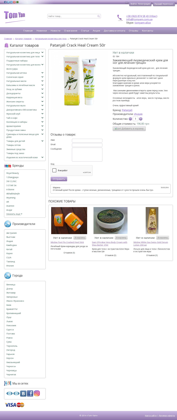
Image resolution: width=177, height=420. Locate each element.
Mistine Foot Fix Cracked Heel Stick (67, 242)
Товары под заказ (15, 153)
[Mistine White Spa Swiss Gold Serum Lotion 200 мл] (152, 221)
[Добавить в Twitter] (8, 2)
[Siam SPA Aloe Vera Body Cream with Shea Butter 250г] (110, 221)
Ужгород (10, 350)
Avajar (9, 210)
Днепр (9, 288)
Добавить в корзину (133, 128)
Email (53, 144)
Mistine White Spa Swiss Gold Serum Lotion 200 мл (150, 243)
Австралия (11, 233)
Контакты (147, 30)
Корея (9, 253)
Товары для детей (15, 141)
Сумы (9, 341)
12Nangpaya (12, 177)
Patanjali (127, 110)
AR (7, 201)
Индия (138, 114)
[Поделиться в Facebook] (5, 2)
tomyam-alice (143, 22)
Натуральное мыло (16, 105)
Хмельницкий (13, 362)
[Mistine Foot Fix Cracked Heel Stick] (69, 221)
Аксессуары (12, 69)
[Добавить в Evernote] (17, 2)
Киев (8, 305)
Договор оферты (167, 415)
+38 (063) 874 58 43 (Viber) (141, 16)
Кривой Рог (12, 309)
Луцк (8, 317)
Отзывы (133, 30)
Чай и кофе (11, 118)
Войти (134, 3)
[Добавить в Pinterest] (14, 2)
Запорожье (12, 297)
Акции (96, 30)
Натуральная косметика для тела (23, 56)
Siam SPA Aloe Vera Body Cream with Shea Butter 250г (109, 243)
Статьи (85, 30)
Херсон (10, 358)
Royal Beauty (12, 173)
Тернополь (11, 346)
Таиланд (10, 261)
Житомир (11, 292)
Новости (55, 30)
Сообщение (56, 149)
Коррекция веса (14, 97)
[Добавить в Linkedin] (11, 2)
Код (52, 164)
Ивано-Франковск (15, 301)
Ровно (9, 337)
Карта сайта (151, 415)
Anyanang (10, 197)
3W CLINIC (11, 181)
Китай (9, 249)
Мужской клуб (13, 113)
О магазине (70, 30)
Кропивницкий (13, 313)
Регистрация (144, 3)
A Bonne (10, 189)
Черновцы (11, 370)
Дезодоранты (13, 93)
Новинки (42, 30)
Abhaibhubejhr (13, 193)
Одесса (10, 329)
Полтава (10, 333)
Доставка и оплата (114, 30)
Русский (158, 3)
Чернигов (11, 374)
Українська (167, 3)
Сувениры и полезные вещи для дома (22, 135)
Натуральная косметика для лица (23, 52)
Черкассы (11, 366)
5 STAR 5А (11, 185)
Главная (28, 30)
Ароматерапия (13, 126)
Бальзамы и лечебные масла (20, 85)
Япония (10, 265)
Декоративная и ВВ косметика (21, 109)
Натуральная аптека (16, 73)
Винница (10, 284)
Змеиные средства (15, 149)
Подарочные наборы (17, 60)
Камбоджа (11, 245)
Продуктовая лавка (16, 130)
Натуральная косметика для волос (23, 64)
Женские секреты (15, 101)
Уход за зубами (14, 89)
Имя (53, 140)
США (8, 257)
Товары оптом (13, 145)
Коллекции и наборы (16, 122)
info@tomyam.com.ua (139, 19)
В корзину (80, 237)
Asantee (10, 205)
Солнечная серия (14, 77)
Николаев (11, 325)
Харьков (10, 354)
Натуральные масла (16, 81)
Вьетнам (10, 237)
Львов (9, 321)
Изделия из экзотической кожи (22, 157)
